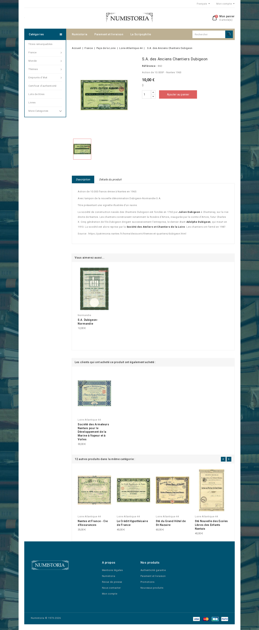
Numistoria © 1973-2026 (46, 618)
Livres (32, 102)
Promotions (147, 581)
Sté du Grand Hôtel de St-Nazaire (171, 523)
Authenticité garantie (153, 570)
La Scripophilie (140, 34)
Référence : (149, 65)
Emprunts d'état (37, 77)
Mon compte (109, 593)
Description (83, 179)
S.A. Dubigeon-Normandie (88, 321)
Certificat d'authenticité (42, 85)
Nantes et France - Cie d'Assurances (93, 523)
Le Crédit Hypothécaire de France (132, 523)
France (32, 52)
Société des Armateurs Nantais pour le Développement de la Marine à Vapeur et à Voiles (93, 432)
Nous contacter (111, 587)
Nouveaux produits (151, 587)
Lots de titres (36, 94)
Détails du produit (110, 179)
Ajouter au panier (178, 94)
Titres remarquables (40, 44)
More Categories (38, 110)
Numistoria (79, 34)
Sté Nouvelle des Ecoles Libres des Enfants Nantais (211, 525)
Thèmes (33, 69)
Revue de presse (112, 581)
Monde (32, 60)
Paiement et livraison (108, 34)
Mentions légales (112, 570)
